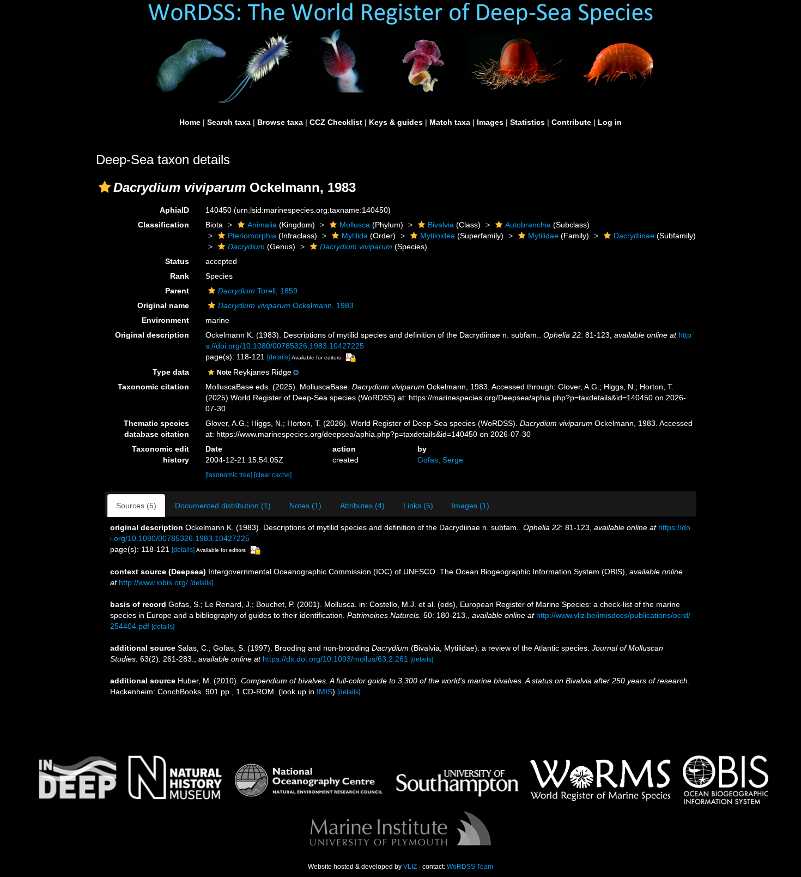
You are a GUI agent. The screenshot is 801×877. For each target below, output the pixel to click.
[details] (278, 357)
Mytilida (355, 235)
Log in (610, 122)
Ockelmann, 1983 (286, 305)
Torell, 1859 (258, 290)
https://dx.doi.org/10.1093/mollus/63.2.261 (335, 658)
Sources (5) (136, 505)
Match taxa (449, 122)
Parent (177, 290)
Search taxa (229, 122)
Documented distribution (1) (223, 505)
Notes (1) (305, 505)
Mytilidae (543, 235)
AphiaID (174, 210)
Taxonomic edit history (160, 454)
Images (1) (470, 505)
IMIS (324, 691)
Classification (163, 224)
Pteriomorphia (252, 235)
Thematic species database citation (156, 428)
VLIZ (410, 866)
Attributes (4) (362, 505)
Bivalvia (441, 224)
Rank (179, 276)
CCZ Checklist (336, 122)
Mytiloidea (437, 235)
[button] (104, 187)
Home (190, 122)
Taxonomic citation (153, 386)
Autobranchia (528, 224)
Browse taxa (280, 122)
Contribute (571, 122)
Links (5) (418, 505)
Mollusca (354, 224)
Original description (152, 335)
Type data (171, 372)
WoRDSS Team (470, 866)
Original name (163, 305)
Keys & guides (396, 122)
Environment (165, 320)
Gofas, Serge (440, 459)
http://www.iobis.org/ (153, 582)
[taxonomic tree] (229, 475)
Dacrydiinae (634, 235)
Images (490, 122)
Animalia (262, 224)
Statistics (527, 122)
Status (177, 261)
